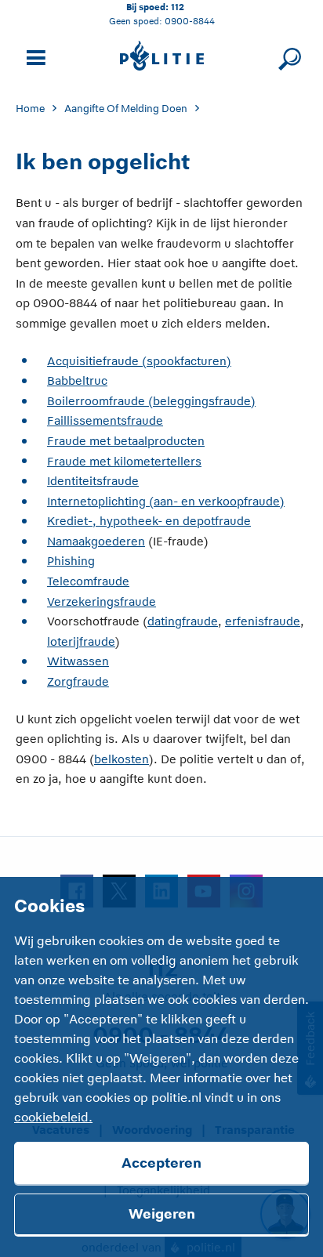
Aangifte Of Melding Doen (125, 108)
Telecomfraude (88, 581)
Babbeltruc (77, 380)
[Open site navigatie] (34, 56)
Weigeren (162, 1214)
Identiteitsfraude (93, 480)
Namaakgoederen (96, 541)
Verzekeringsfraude (101, 601)
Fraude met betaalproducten (126, 440)
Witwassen (78, 661)
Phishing (71, 560)
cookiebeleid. (53, 1117)
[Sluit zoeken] (287, 56)
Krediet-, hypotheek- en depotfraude (149, 520)
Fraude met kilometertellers (124, 461)
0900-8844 (190, 21)
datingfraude (182, 621)
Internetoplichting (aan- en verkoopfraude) (166, 501)
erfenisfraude (262, 621)
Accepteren (161, 1163)
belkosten (121, 759)
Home (30, 108)
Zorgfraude (78, 681)
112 (177, 7)
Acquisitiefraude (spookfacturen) (139, 360)
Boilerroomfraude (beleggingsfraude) (151, 400)
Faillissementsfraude (105, 420)
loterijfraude (81, 641)
